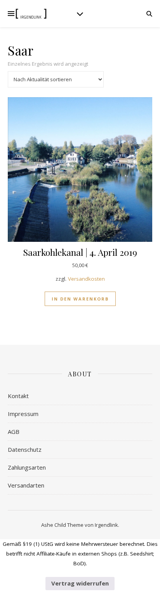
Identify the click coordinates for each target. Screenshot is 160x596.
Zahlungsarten (27, 467)
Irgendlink (106, 524)
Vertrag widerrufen (80, 583)
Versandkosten (86, 278)
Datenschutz (25, 449)
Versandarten (26, 485)
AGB (13, 431)
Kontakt (18, 396)
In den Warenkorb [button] (80, 299)
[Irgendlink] (31, 14)
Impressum (23, 414)
